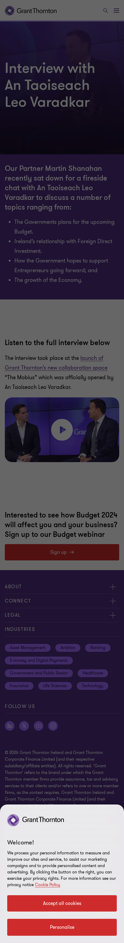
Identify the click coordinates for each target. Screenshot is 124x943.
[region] (62, 873)
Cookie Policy (47, 885)
